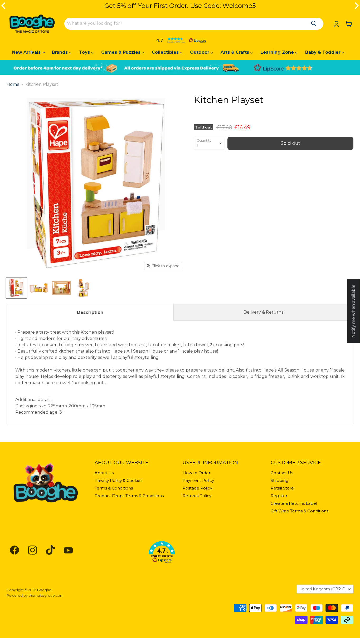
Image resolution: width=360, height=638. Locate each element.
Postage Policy (197, 488)
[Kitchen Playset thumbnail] (16, 288)
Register (279, 495)
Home (13, 84)
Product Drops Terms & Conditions (129, 495)
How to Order (196, 472)
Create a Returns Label (294, 503)
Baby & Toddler (323, 52)
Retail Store (282, 488)
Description (90, 312)
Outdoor (200, 52)
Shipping (279, 480)
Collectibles (166, 52)
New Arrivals (27, 52)
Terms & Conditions (114, 488)
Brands (60, 52)
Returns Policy (197, 495)
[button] (180, 40)
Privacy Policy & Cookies (118, 480)
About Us (104, 472)
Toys (85, 52)
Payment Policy (198, 480)
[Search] (314, 23)
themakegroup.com (46, 595)
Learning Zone (277, 52)
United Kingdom (322, 589)
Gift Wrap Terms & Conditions (299, 510)
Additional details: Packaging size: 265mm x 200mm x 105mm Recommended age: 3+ (180, 372)
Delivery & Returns (263, 312)
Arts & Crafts (235, 52)
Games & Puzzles (121, 52)
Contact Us (282, 472)
